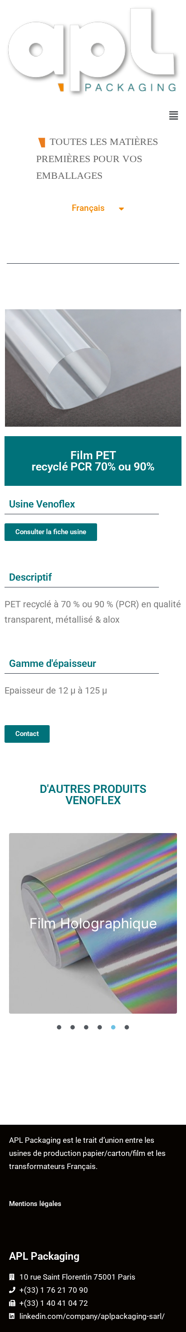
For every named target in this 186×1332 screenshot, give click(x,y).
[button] (173, 115)
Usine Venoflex (42, 504)
